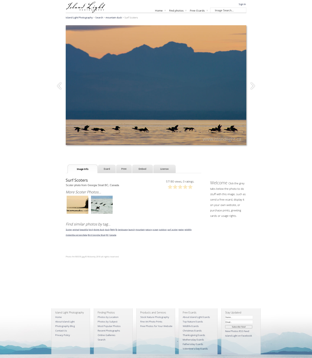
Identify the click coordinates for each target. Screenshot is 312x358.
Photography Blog (65, 326)
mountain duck (114, 17)
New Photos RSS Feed (237, 331)
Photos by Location (108, 317)
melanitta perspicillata (76, 235)
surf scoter (172, 229)
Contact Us (61, 330)
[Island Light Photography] (85, 11)
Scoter (69, 229)
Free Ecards (197, 10)
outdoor (163, 229)
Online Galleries (106, 335)
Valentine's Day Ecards (195, 348)
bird (91, 229)
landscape (123, 229)
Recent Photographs (109, 330)
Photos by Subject (107, 321)
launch (131, 229)
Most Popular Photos (109, 326)
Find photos (176, 10)
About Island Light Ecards (196, 317)
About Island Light (65, 321)
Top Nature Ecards (193, 321)
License (164, 168)
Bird (90, 235)
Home (159, 10)
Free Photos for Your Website (156, 326)
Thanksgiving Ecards (194, 335)
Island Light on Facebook (238, 335)
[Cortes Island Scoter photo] (77, 213)
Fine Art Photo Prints (151, 321)
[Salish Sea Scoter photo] (102, 213)
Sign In (242, 4)
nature (148, 229)
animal (76, 229)
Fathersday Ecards (193, 344)
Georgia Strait (99, 235)
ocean (155, 229)
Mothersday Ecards (193, 339)
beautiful (84, 229)
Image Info (82, 169)
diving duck (98, 229)
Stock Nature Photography (154, 317)
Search (101, 339)
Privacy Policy (62, 335)
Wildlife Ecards (191, 326)
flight (112, 229)
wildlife (188, 229)
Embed (142, 168)
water (181, 229)
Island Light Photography (79, 17)
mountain (140, 229)
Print (123, 168)
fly (116, 229)
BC (107, 235)
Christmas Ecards (192, 330)
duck (107, 229)
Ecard (107, 168)
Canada (112, 235)
